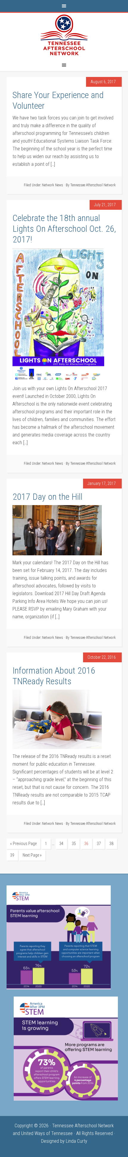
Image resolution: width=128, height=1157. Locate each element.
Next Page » (32, 855)
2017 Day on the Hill (47, 496)
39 (12, 855)
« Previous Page (23, 843)
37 (99, 843)
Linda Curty (76, 1141)
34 (61, 843)
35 (74, 843)
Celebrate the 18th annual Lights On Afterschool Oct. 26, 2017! (64, 229)
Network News (52, 185)
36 (86, 843)
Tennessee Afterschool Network (64, 35)
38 (111, 843)
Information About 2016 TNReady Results (54, 675)
